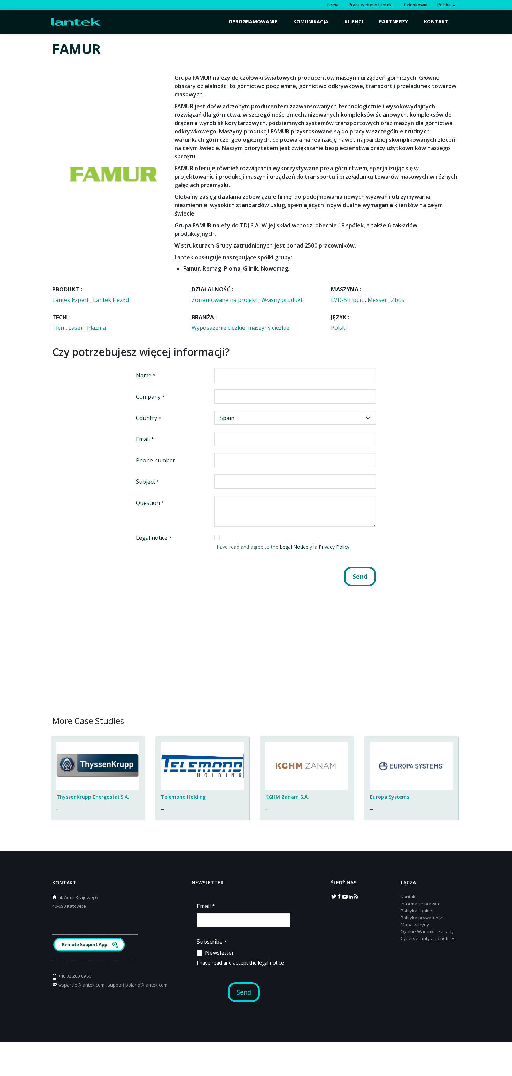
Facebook (339, 896)
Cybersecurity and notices (428, 938)
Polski (339, 328)
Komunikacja (310, 21)
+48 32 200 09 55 (75, 976)
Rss (356, 896)
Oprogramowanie (252, 21)
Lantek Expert (71, 300)
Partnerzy (393, 21)
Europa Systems (389, 797)
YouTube (345, 896)
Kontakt (436, 21)
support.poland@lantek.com (138, 985)
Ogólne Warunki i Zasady (427, 931)
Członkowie (414, 5)
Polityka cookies (418, 910)
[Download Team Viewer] (90, 945)
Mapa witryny (415, 924)
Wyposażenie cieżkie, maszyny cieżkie (240, 328)
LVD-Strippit (348, 300)
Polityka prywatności (422, 917)
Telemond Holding (183, 797)
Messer (377, 300)
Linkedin (350, 896)
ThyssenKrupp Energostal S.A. (92, 797)
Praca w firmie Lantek (370, 5)
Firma (333, 5)
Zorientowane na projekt (225, 300)
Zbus (397, 300)
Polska (444, 5)
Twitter (333, 896)
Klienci (353, 21)
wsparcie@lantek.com (81, 985)
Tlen (58, 328)
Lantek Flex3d (111, 300)
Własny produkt (282, 300)
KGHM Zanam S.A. (287, 797)
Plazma (96, 328)
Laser (76, 328)
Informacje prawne (421, 903)
